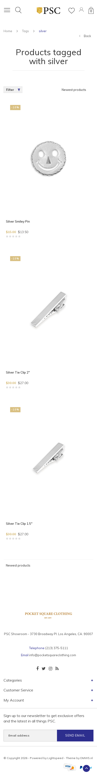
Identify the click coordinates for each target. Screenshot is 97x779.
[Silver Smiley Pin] (48, 158)
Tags (25, 31)
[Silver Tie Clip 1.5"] (48, 460)
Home (8, 31)
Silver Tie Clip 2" (18, 372)
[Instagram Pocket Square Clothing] (50, 669)
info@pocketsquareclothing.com (52, 655)
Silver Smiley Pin (18, 221)
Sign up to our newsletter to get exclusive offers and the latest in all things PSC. (44, 718)
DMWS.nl (86, 758)
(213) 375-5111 (56, 648)
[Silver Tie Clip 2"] (48, 309)
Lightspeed (55, 758)
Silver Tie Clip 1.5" (19, 523)
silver (43, 31)
